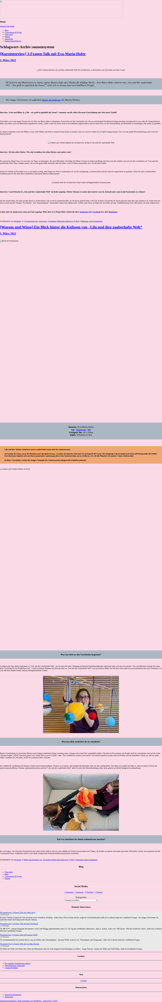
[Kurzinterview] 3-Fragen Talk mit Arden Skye (17, 913)
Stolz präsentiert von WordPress (30, 1001)
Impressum (9, 39)
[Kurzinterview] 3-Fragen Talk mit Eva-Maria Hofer (43, 54)
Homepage (113, 212)
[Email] (83, 981)
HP (89, 429)
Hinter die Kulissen (51, 100)
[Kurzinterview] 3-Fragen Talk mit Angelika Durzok (19, 944)
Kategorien (81, 897)
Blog (6, 30)
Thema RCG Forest (50, 1001)
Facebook (96, 212)
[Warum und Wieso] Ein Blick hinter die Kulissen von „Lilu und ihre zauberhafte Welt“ (71, 227)
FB (72, 429)
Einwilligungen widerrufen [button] (15, 966)
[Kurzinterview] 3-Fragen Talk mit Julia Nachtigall (19, 924)
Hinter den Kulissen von (33, 860)
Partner (7, 37)
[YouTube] (89, 892)
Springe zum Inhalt (7, 26)
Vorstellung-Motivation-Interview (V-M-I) (63, 221)
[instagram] (69, 892)
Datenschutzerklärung (13, 41)
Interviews (43, 221)
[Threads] (98, 892)
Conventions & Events (13, 32)
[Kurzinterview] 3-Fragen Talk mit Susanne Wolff (18, 935)
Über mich (9, 35)
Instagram (84, 212)
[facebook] (79, 892)
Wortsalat (17, 221)
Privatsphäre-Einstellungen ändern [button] (17, 963)
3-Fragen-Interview (31, 221)
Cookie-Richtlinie (11, 968)
